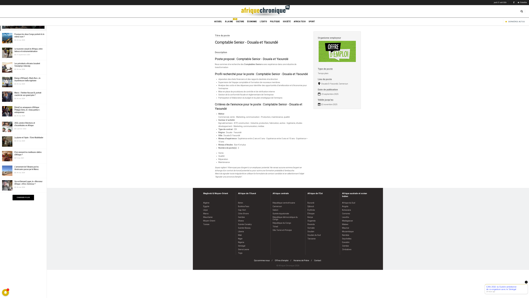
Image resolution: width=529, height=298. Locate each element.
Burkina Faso (243, 206)
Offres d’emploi (281, 260)
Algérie (206, 203)
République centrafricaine (284, 203)
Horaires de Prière (301, 260)
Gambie (241, 217)
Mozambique (348, 231)
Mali (240, 235)
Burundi (310, 203)
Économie (252, 21)
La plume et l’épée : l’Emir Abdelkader (28, 137)
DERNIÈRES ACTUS (516, 22)
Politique (275, 21)
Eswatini (345, 242)
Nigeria (241, 242)
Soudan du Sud (314, 235)
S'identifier (523, 2)
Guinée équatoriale (281, 213)
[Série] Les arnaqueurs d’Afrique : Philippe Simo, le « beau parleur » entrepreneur (27, 109)
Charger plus (23, 197)
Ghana (241, 221)
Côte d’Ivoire (243, 213)
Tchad (275, 226)
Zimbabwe (346, 249)
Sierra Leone (243, 249)
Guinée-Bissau (244, 228)
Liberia (241, 231)
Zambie (345, 246)
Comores (346, 213)
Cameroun (277, 206)
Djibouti (310, 206)
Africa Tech (300, 21)
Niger (240, 239)
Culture (240, 21)
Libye (205, 210)
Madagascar (347, 221)
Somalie (311, 228)
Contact (317, 260)
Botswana (346, 210)
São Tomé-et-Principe (282, 230)
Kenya (310, 217)
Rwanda (311, 224)
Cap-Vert (242, 210)
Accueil (218, 21)
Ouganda (311, 221)
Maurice (345, 228)
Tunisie (206, 224)
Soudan (310, 231)
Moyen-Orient (209, 221)
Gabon (275, 210)
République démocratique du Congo (285, 218)
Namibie (345, 235)
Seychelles (346, 239)
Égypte (206, 206)
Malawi (345, 224)
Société (287, 21)
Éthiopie (311, 213)
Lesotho (345, 217)
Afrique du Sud (348, 203)
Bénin (240, 203)
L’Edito (263, 21)
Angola (345, 206)
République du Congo (282, 223)
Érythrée (311, 210)
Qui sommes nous (262, 260)
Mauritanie (208, 217)
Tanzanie (311, 239)
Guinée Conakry (245, 224)
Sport (312, 21)
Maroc (206, 213)
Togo (240, 253)
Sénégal (241, 246)
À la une (229, 21)
